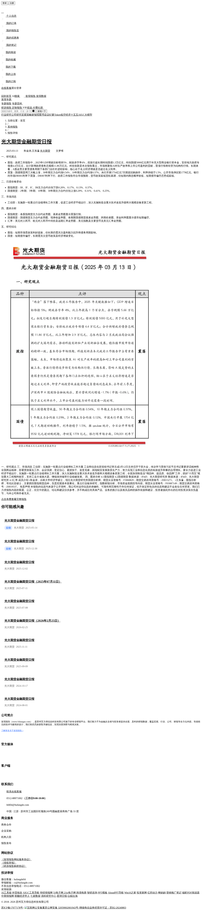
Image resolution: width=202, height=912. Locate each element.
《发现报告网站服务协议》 (16, 859)
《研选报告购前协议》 (14, 866)
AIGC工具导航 (31, 892)
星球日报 (62, 896)
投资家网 (142, 892)
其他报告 (13, 126)
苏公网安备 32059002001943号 (62, 907)
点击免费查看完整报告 (14, 499)
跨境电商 (81, 892)
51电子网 (58, 892)
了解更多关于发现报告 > (12, 730)
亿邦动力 (152, 892)
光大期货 (45, 150)
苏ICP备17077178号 (12, 907)
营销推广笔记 (173, 892)
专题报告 (6, 103)
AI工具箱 (6, 892)
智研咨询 (92, 892)
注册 (12, 3)
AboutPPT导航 (116, 892)
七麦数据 (35, 896)
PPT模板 (102, 892)
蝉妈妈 (162, 892)
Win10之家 (130, 892)
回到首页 (6, 96)
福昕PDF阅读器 (190, 892)
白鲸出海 (73, 896)
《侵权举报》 (8, 862)
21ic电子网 (70, 892)
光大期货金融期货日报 (26, 141)
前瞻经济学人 (22, 896)
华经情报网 (46, 892)
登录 (5, 3)
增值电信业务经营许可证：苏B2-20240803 (102, 907)
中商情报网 (7, 896)
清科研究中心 (48, 896)
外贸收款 (17, 892)
